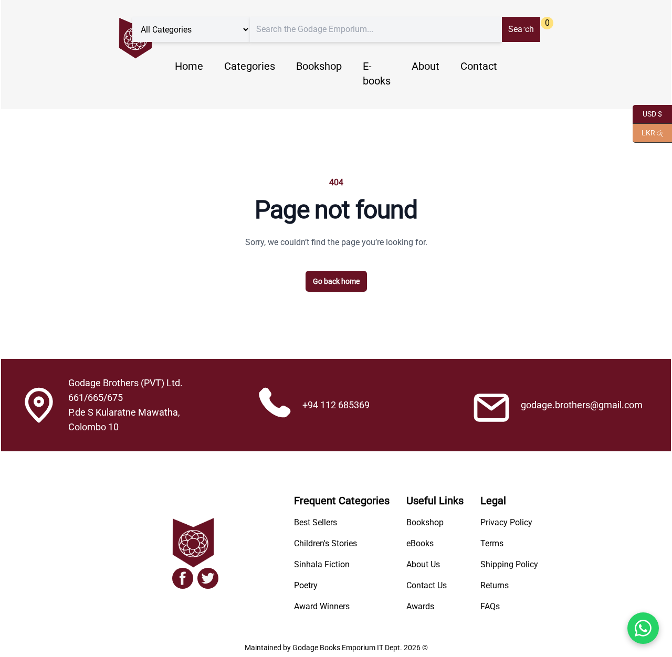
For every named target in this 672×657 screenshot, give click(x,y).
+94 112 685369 (336, 404)
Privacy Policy (506, 522)
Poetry (306, 585)
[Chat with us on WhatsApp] (643, 628)
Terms (491, 543)
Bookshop (319, 66)
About (425, 66)
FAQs (490, 606)
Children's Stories (325, 543)
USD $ (647, 113)
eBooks (420, 543)
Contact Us (426, 585)
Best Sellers (315, 522)
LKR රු (648, 132)
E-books (377, 73)
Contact (478, 66)
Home (189, 66)
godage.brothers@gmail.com (582, 404)
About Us (423, 564)
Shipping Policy (509, 564)
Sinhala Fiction (322, 564)
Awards (420, 606)
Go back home (336, 281)
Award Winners (322, 606)
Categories (249, 66)
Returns (494, 585)
